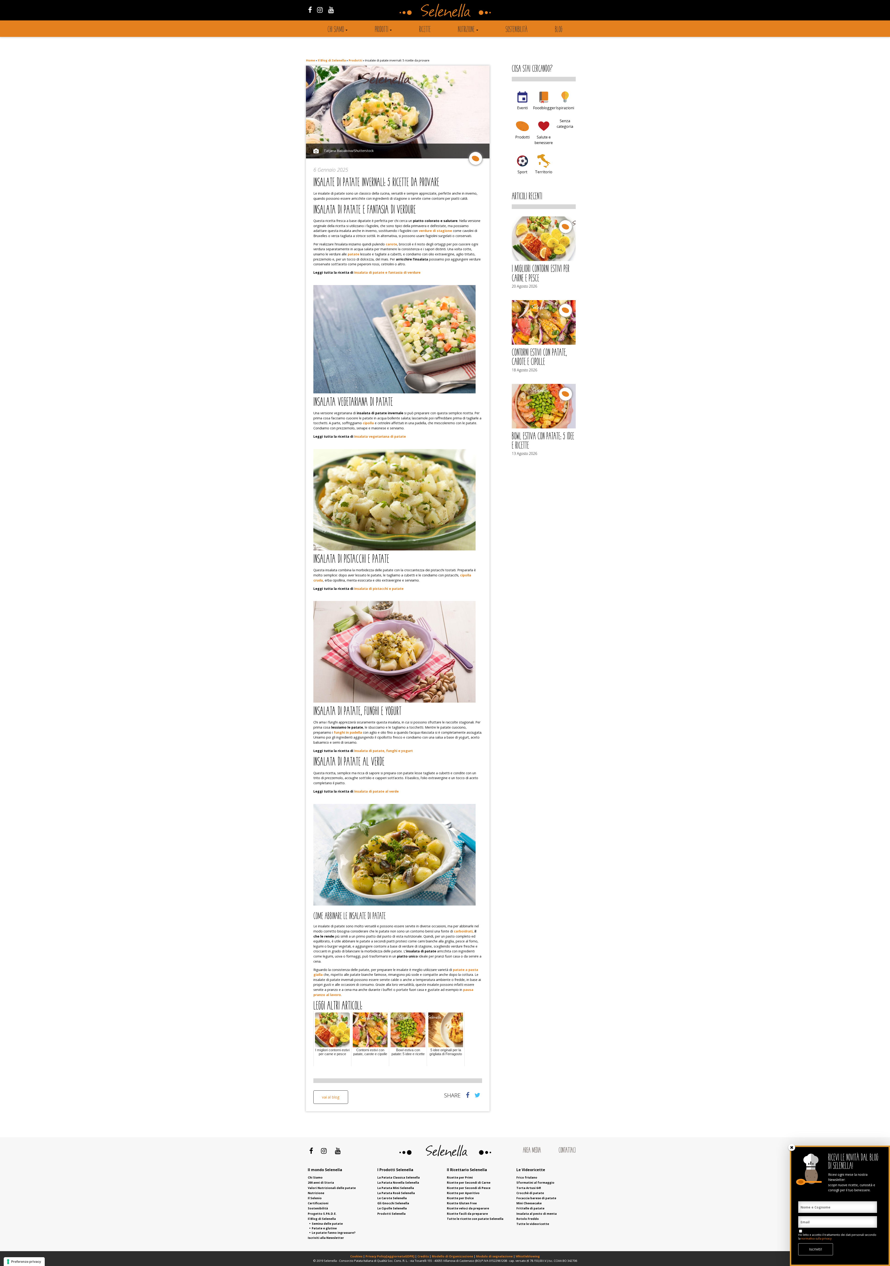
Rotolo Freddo (527, 1219)
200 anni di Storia (321, 1182)
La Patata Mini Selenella (395, 1188)
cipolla (368, 423)
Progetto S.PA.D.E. (322, 1213)
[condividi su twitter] (477, 1095)
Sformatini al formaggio (535, 1182)
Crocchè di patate (530, 1193)
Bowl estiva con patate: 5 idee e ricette (543, 441)
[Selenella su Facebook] (310, 9)
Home (310, 60)
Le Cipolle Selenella (392, 1208)
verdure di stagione (435, 230)
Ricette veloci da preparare (468, 1208)
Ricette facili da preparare (467, 1213)
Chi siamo (335, 30)
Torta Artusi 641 (528, 1188)
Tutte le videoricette (532, 1224)
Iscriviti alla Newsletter (326, 1238)
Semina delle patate (327, 1223)
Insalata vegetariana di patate (380, 436)
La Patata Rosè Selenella (396, 1193)
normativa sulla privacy (816, 1238)
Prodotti (381, 30)
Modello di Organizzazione (453, 1256)
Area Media (532, 1151)
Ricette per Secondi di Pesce (468, 1188)
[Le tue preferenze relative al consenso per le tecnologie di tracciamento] (24, 1261)
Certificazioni (318, 1203)
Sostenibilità (516, 30)
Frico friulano (526, 1177)
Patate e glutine (324, 1228)
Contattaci (567, 1151)
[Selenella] (445, 10)
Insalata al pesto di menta (536, 1213)
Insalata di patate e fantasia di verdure (387, 272)
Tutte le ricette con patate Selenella (475, 1219)
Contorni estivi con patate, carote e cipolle (539, 358)
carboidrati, (464, 931)
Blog (559, 30)
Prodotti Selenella (391, 1213)
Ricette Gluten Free (462, 1203)
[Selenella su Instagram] (320, 9)
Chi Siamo (315, 1177)
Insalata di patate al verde (376, 791)
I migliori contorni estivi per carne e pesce (540, 274)
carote (391, 244)
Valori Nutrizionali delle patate (332, 1188)
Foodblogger (544, 107)
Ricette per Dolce (460, 1198)
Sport (522, 171)
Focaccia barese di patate (536, 1198)
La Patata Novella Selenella (398, 1182)
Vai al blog (331, 1097)
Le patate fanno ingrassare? (334, 1233)
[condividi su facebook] (467, 1095)
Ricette (425, 30)
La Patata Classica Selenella (398, 1177)
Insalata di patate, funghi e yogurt (383, 751)
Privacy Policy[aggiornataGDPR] (390, 1256)
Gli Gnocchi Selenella (393, 1203)
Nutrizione (466, 30)
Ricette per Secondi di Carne (468, 1182)
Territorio (543, 171)
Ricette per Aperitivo (463, 1193)
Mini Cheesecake (529, 1203)
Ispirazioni (565, 107)
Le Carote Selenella (392, 1198)
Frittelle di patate (530, 1208)
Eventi (522, 107)
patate (353, 254)
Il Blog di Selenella (332, 60)
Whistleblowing (528, 1256)
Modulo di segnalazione (494, 1256)
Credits (423, 1256)
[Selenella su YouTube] (331, 9)
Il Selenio (315, 1198)
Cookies (356, 1256)
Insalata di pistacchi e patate (379, 588)
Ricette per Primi (460, 1177)
